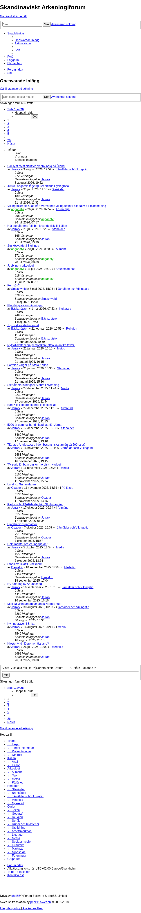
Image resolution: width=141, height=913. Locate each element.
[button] (15, 109)
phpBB (15, 895)
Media (65, 388)
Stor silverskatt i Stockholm (24, 564)
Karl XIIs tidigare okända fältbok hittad (32, 404)
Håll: (77, 667)
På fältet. (67, 487)
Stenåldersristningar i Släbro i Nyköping (33, 384)
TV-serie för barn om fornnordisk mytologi (34, 464)
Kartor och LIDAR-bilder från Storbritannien (35, 504)
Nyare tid (67, 408)
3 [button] (8, 127)
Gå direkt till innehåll (13, 16)
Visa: (6, 667)
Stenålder (58, 189)
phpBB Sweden (40, 902)
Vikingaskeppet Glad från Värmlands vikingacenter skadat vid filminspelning (56, 205)
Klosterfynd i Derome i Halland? (28, 643)
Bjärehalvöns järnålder (22, 524)
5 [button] (8, 133)
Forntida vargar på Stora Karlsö (27, 365)
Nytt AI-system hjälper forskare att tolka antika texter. (41, 345)
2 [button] (8, 123)
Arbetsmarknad (65, 268)
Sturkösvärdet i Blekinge (23, 245)
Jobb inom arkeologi (20, 265)
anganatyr (17, 209)
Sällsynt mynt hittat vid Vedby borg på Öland (36, 166)
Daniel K (17, 567)
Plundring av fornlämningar (25, 305)
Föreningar (63, 209)
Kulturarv (65, 308)
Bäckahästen (19, 308)
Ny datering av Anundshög (24, 583)
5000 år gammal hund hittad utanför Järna (34, 424)
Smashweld (19, 288)
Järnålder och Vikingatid (72, 169)
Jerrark (15, 169)
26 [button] (9, 140)
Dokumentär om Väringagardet (27, 544)
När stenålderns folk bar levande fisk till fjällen (37, 225)
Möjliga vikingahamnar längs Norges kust (34, 603)
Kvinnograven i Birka (21, 623)
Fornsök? (13, 285)
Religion (71, 328)
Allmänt (61, 249)
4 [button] (8, 130)
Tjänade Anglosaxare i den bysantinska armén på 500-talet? (46, 444)
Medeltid (69, 567)
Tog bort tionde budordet (23, 325)
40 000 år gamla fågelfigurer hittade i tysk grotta (38, 186)
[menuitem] (27, 40)
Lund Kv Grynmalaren (21, 484)
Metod (61, 348)
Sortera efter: (45, 667)
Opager (16, 487)
